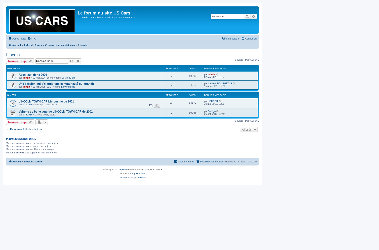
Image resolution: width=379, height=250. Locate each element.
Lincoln (13, 54)
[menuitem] (31, 38)
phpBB (122, 169)
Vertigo (212, 111)
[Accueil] (42, 20)
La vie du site (68, 77)
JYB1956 (27, 104)
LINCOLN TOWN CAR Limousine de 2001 (46, 101)
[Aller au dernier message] (217, 74)
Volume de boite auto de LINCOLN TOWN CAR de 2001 (56, 111)
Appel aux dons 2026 (33, 74)
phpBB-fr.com (138, 173)
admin (26, 77)
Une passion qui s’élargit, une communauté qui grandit (56, 83)
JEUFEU (213, 101)
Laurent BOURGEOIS (220, 83)
